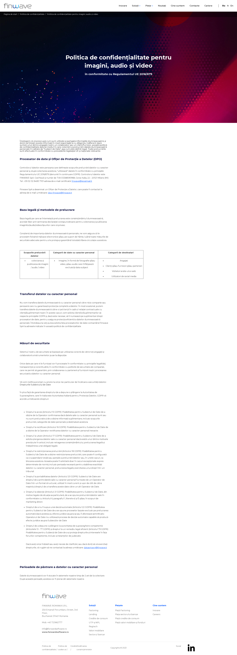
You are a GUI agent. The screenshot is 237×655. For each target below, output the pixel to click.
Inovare (123, 5)
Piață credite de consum (127, 618)
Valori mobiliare (96, 630)
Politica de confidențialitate (32, 14)
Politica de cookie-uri (62, 648)
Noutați (162, 5)
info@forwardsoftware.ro (54, 629)
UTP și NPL (94, 622)
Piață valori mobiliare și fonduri (130, 622)
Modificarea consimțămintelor (84, 648)
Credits (73, 646)
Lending (93, 614)
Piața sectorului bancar (126, 614)
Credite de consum (98, 618)
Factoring (93, 610)
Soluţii (135, 5)
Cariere (208, 5)
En (231, 5)
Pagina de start (10, 14)
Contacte (194, 5)
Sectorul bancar (97, 634)
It (228, 5)
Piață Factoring (122, 610)
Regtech (93, 626)
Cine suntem (178, 5)
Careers (156, 614)
